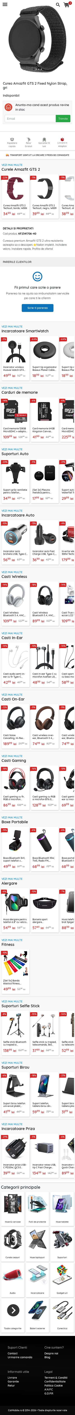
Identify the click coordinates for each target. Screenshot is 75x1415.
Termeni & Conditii (55, 1377)
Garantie (13, 1381)
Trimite (63, 118)
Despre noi (51, 1353)
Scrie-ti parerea (38, 308)
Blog (47, 1357)
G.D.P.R (48, 1393)
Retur (11, 1385)
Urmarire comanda (20, 1357)
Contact (13, 1353)
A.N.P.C (48, 1389)
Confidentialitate (55, 1381)
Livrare (12, 1377)
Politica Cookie (53, 1385)
